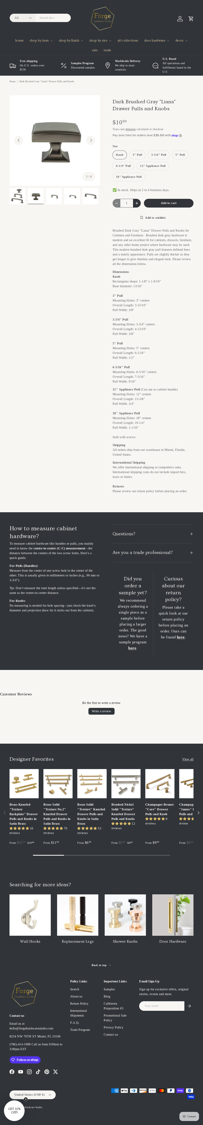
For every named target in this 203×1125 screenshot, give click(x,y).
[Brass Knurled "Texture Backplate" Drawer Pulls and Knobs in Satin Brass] (24, 783)
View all (187, 759)
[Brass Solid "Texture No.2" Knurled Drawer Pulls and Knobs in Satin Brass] (58, 783)
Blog (107, 996)
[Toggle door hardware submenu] (168, 40)
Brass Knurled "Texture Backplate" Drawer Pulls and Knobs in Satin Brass (24, 814)
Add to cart (169, 203)
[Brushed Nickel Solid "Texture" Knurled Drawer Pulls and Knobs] (126, 783)
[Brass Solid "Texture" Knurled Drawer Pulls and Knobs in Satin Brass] (91, 783)
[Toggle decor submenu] (186, 40)
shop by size (98, 40)
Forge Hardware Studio (30, 1107)
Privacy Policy (113, 1027)
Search (74, 989)
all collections (128, 40)
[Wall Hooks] (30, 915)
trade (107, 50)
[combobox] (40, 18)
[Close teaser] (26, 1099)
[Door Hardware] (172, 915)
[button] (191, 18)
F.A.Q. (74, 1022)
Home (13, 81)
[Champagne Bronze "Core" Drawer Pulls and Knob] (159, 783)
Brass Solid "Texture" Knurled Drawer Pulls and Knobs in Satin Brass (91, 814)
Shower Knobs (125, 941)
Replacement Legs (78, 941)
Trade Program (80, 1029)
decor (179, 40)
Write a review (101, 711)
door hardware (154, 40)
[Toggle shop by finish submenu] (82, 40)
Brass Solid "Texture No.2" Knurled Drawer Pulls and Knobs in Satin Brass (57, 814)
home (19, 40)
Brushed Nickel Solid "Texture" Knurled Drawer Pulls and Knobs (123, 812)
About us (76, 996)
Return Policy (79, 1003)
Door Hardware (173, 941)
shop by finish (69, 40)
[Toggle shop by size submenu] (110, 40)
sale (95, 50)
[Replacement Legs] (77, 915)
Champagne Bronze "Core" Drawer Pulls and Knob (159, 809)
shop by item (39, 40)
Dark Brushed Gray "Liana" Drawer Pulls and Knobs (46, 81)
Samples (109, 989)
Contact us (111, 1034)
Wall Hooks (30, 941)
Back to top (99, 965)
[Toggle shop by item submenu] (51, 40)
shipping (130, 129)
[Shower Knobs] (125, 915)
